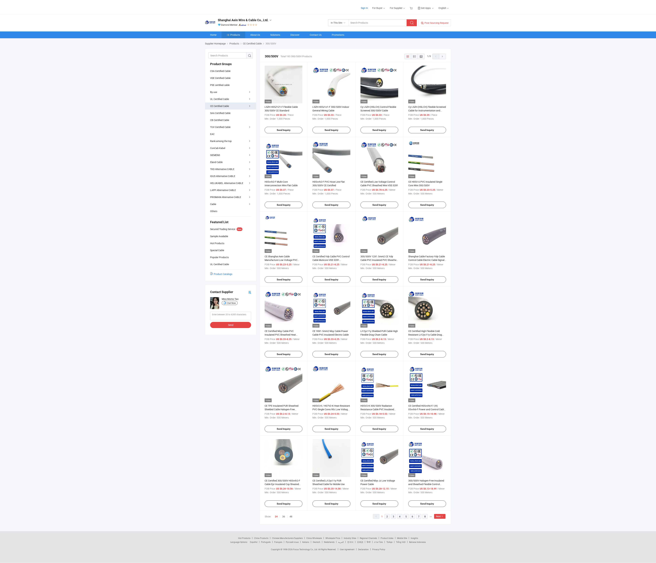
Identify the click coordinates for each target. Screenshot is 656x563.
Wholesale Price (332, 538)
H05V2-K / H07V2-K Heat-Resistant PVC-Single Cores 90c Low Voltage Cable (331, 409)
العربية (341, 542)
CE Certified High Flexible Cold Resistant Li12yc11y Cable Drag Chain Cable (425, 334)
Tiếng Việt (401, 542)
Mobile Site (402, 538)
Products (235, 34)
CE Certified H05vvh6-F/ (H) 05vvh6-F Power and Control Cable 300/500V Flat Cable (426, 409)
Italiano (305, 542)
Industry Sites (350, 538)
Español (253, 542)
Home (213, 34)
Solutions (275, 34)
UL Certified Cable (219, 99)
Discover (294, 34)
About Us (255, 34)
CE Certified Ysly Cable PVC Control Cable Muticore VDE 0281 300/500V (331, 260)
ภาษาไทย (378, 542)
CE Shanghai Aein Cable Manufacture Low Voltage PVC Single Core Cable (281, 260)
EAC (212, 134)
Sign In (364, 8)
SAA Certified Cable (220, 113)
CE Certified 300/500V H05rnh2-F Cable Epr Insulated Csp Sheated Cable (282, 484)
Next (438, 516)
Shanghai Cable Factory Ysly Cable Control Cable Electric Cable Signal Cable (426, 260)
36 (283, 516)
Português (266, 542)
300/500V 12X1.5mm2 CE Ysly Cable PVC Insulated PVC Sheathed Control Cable (379, 260)
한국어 (350, 542)
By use (213, 92)
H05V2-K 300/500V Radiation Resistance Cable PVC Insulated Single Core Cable (377, 409)
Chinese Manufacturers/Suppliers (287, 538)
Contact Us (316, 34)
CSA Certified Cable (220, 71)
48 (291, 516)
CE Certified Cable (219, 106)
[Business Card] (249, 292)
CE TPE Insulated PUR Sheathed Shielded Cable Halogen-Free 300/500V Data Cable (281, 409)
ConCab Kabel (217, 148)
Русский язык (292, 542)
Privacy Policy (378, 549)
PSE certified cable (220, 85)
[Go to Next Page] (442, 56)
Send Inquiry (283, 130)
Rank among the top (221, 141)
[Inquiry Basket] (411, 8)
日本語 (360, 542)
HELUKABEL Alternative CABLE (226, 183)
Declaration (363, 549)
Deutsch (316, 542)
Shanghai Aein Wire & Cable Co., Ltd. (243, 20)
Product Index (387, 538)
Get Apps (425, 8)
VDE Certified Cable (220, 78)
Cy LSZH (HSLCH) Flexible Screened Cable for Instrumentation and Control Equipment (427, 110)
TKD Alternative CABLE (222, 169)
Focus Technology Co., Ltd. (305, 549)
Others (213, 211)
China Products (261, 538)
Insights (414, 538)
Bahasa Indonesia (417, 542)
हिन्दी (369, 542)
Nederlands (329, 542)
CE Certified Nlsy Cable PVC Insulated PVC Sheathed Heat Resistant (280, 334)
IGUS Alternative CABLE (222, 176)
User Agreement (347, 549)
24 (276, 516)
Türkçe (389, 542)
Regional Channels (368, 538)
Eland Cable (216, 162)
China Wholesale (314, 538)
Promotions (338, 34)
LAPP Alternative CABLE (223, 190)
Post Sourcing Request (437, 22)
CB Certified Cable (219, 120)
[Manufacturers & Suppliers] (227, 7)
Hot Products (244, 538)
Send (230, 325)
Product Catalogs (223, 274)
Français (278, 542)
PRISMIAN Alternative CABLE (225, 197)
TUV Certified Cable (220, 127)
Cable (213, 204)
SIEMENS (215, 155)
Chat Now (231, 303)
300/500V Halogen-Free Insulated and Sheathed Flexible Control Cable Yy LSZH (426, 484)
